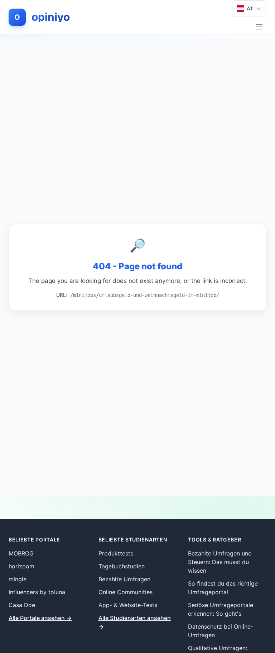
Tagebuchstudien (121, 566)
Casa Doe (22, 605)
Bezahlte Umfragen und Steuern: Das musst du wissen (220, 562)
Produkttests (115, 553)
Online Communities (125, 592)
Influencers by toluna (37, 592)
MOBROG (21, 553)
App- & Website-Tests (127, 605)
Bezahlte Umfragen (124, 579)
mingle (17, 579)
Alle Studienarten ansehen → (134, 622)
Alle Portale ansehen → (40, 617)
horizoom (21, 566)
